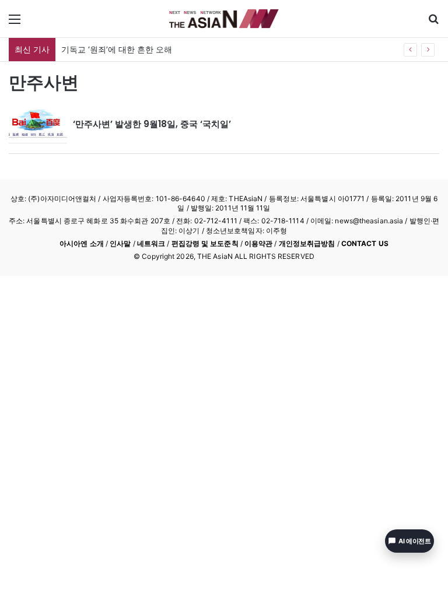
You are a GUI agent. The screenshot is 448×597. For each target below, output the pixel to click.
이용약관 (258, 243)
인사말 (120, 243)
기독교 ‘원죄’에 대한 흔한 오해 (116, 49)
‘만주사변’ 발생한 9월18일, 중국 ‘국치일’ (152, 124)
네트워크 (151, 243)
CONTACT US (364, 243)
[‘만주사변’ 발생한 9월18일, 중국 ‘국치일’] (38, 124)
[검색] (433, 23)
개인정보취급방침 (307, 243)
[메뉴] (14, 23)
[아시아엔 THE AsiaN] (224, 18)
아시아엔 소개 (82, 243)
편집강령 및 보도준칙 (205, 243)
